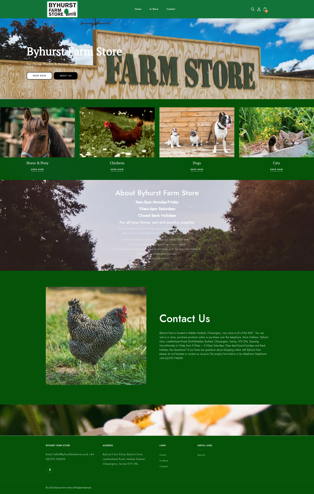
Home (162, 455)
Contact (163, 466)
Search (201, 455)
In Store (163, 460)
